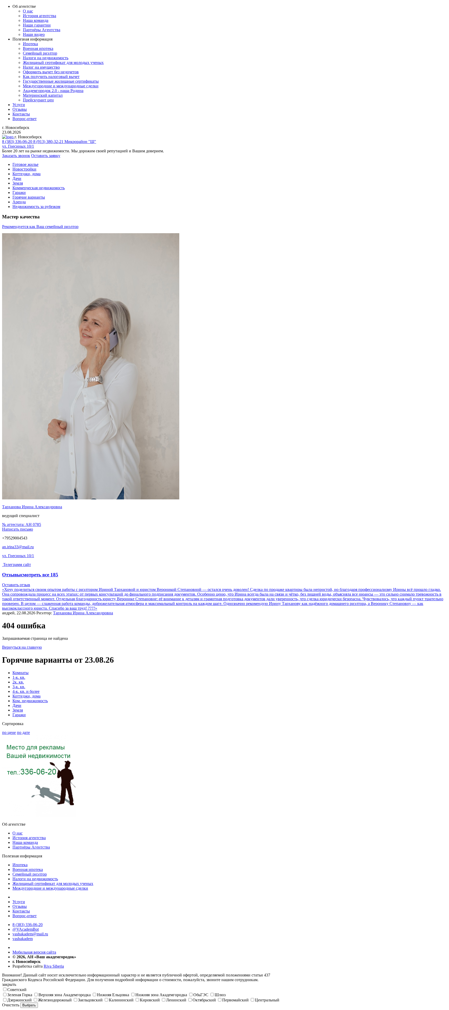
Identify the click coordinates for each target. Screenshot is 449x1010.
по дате (23, 732)
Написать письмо (17, 529)
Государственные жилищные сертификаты (61, 81)
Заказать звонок (16, 155)
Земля (17, 710)
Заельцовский (90, 1000)
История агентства (39, 16)
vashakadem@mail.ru (30, 934)
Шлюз (220, 995)
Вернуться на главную (22, 647)
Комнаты (20, 672)
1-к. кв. (18, 677)
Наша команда (35, 20)
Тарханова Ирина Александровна (32, 507)
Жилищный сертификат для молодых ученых (63, 62)
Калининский (121, 1000)
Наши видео (34, 34)
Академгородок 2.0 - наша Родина (53, 90)
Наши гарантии (37, 25)
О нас (28, 11)
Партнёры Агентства (41, 30)
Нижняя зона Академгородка (161, 995)
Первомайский (235, 1000)
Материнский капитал (43, 95)
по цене (9, 732)
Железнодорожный (55, 1000)
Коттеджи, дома (26, 696)
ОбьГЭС (200, 995)
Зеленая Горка (19, 995)
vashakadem (22, 938)
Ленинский (176, 1000)
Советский (17, 989)
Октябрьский (204, 1000)
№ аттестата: (21, 524)
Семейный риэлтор (40, 53)
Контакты (21, 114)
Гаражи (19, 715)
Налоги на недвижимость (45, 58)
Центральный (267, 1000)
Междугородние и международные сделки (60, 86)
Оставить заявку (45, 155)
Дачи (16, 705)
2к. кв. (18, 682)
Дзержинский (19, 1000)
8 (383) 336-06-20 (27, 924)
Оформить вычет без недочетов (51, 72)
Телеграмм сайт (17, 564)
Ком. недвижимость (30, 701)
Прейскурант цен (38, 100)
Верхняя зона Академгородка (64, 995)
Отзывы (19, 109)
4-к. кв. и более (25, 691)
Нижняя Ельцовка (113, 995)
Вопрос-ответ (24, 118)
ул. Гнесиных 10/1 (18, 555)
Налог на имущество (41, 67)
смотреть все (39, 574)
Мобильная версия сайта (34, 952)
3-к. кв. (18, 687)
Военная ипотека (38, 48)
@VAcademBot (25, 929)
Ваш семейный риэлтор (40, 226)
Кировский (150, 1000)
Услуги (18, 104)
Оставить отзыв (16, 585)
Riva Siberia (54, 966)
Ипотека (30, 44)
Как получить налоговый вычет (51, 76)
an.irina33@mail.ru (18, 547)
